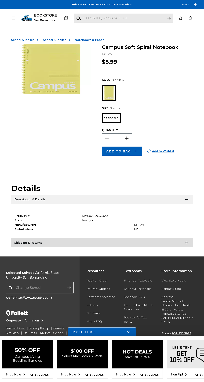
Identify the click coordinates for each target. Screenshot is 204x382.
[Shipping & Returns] (102, 242)
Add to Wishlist (163, 151)
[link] (190, 18)
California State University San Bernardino (32, 275)
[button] (102, 4)
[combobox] (40, 288)
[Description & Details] (102, 198)
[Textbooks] (66, 18)
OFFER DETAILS (39, 374)
